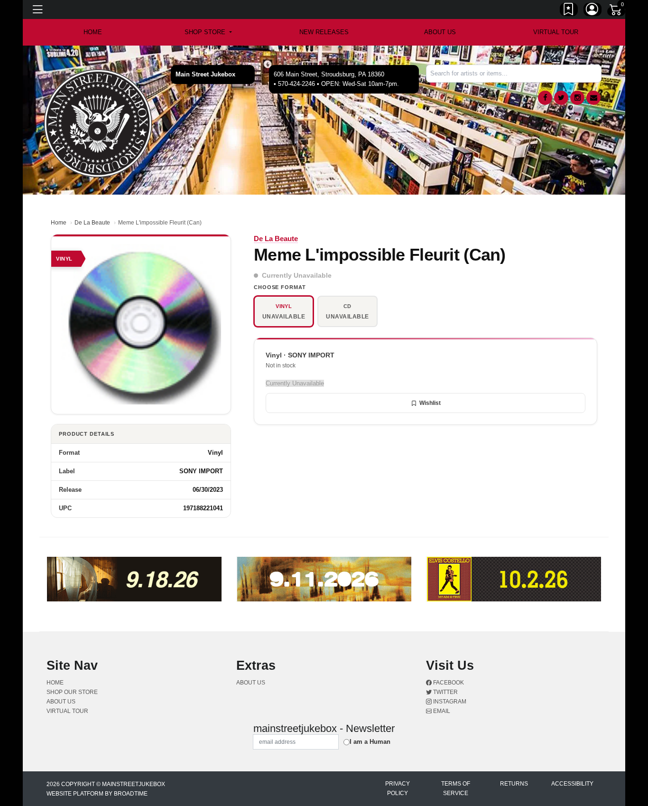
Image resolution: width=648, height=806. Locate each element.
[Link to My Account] (592, 11)
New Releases (324, 32)
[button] (208, 32)
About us (440, 32)
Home (58, 222)
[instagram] (577, 98)
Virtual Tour (555, 32)
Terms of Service (455, 788)
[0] (616, 11)
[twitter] (561, 98)
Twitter (445, 692)
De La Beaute (92, 222)
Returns (514, 783)
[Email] (593, 98)
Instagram (449, 701)
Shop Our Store (72, 692)
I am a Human (370, 741)
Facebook (448, 682)
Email (441, 711)
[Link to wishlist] (568, 11)
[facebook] (545, 98)
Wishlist (430, 403)
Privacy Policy (397, 788)
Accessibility (572, 783)
